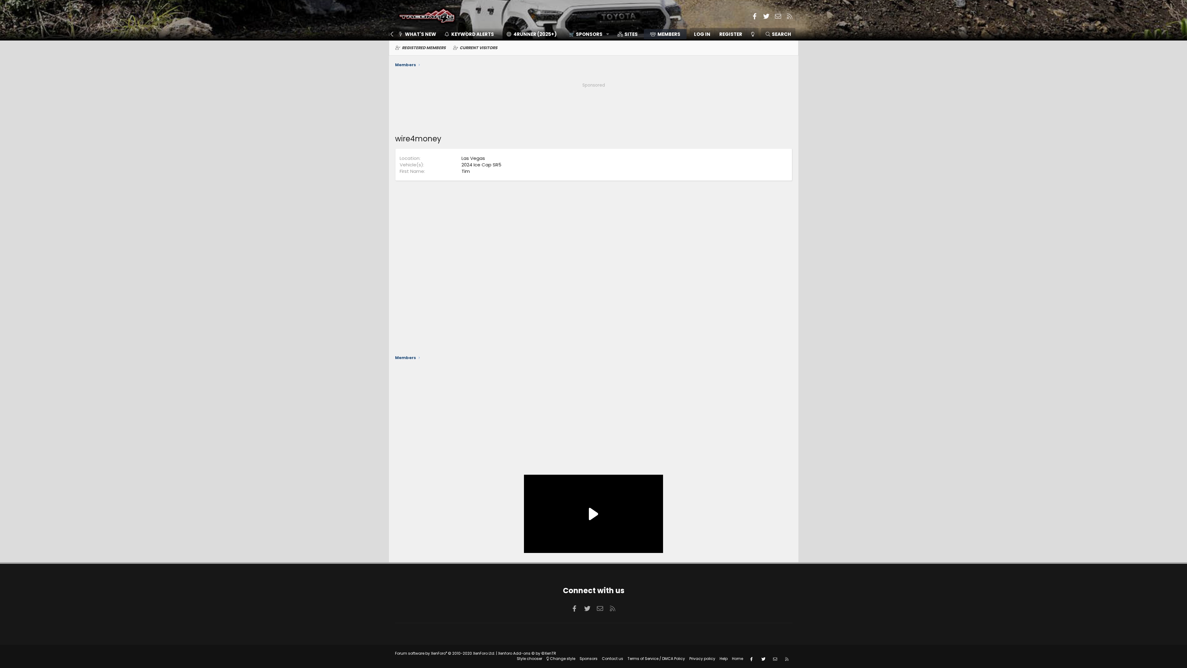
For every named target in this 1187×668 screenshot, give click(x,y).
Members (668, 34)
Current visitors (478, 48)
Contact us (612, 658)
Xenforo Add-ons (527, 653)
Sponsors (589, 658)
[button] (587, 34)
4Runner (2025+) (535, 34)
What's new (420, 34)
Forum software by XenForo (445, 653)
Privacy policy (702, 658)
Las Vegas (473, 158)
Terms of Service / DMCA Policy (656, 658)
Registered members (424, 48)
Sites (631, 34)
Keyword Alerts (472, 34)
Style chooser (529, 658)
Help (724, 658)
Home (737, 658)
